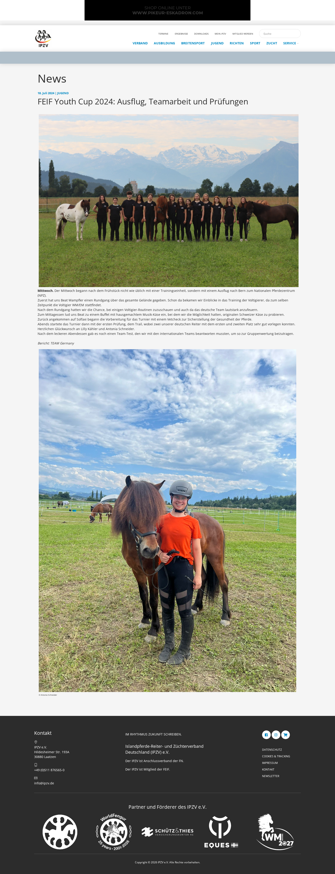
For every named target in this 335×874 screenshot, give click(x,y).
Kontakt (268, 769)
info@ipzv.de (44, 783)
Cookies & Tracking (276, 756)
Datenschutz (272, 750)
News (52, 78)
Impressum (270, 763)
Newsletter (270, 776)
